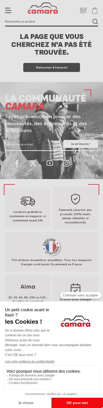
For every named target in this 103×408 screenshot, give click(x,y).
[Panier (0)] (94, 10)
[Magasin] (83, 10)
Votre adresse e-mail (19, 144)
